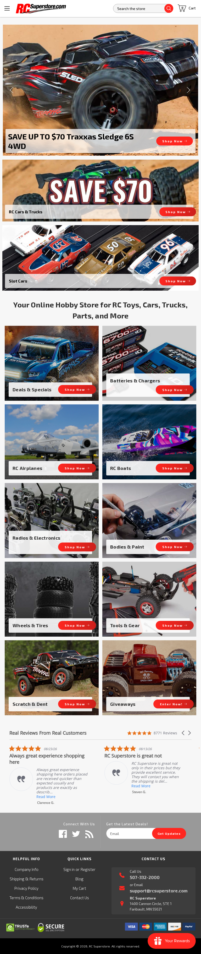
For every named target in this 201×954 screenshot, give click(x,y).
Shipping (17, 878)
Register (88, 869)
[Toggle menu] (7, 8)
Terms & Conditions (26, 897)
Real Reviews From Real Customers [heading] (48, 733)
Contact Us (79, 897)
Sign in (69, 869)
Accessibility (26, 907)
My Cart (79, 888)
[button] (183, 733)
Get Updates (169, 833)
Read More (46, 785)
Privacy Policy (26, 888)
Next (189, 90)
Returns (36, 878)
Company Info (26, 869)
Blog (79, 878)
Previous (12, 90)
